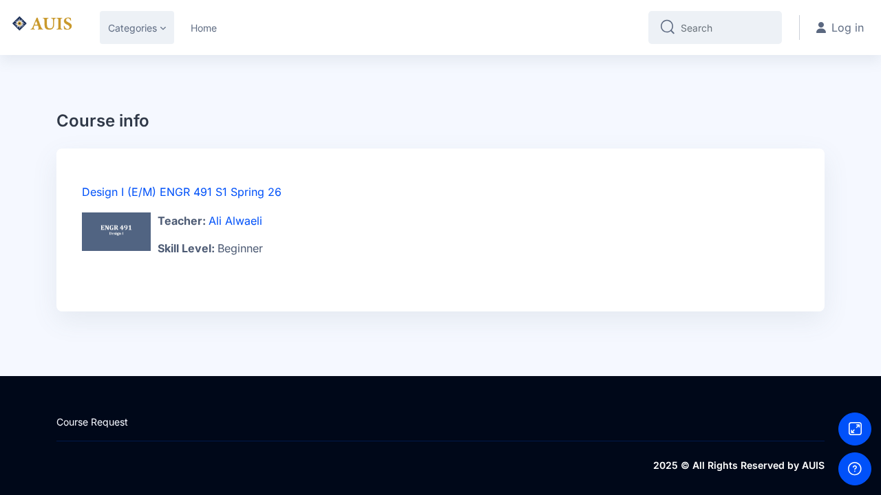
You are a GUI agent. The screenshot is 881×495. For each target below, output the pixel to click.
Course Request (92, 422)
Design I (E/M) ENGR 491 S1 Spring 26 (182, 192)
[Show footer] (854, 468)
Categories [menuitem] (132, 28)
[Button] (854, 429)
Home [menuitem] (204, 28)
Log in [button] (847, 27)
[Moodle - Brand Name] (41, 27)
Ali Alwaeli (235, 221)
